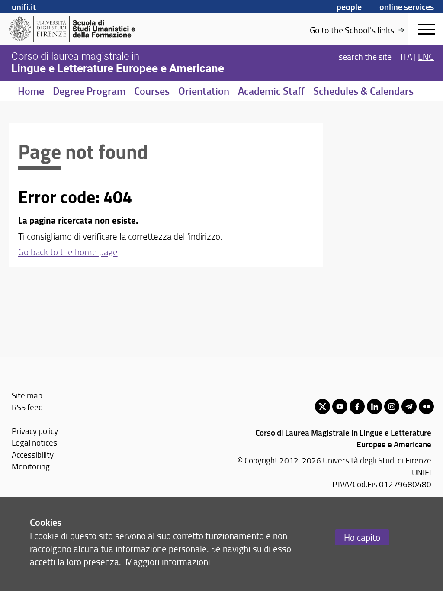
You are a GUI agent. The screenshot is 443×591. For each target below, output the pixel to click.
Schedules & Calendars (363, 91)
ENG (426, 56)
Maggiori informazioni (167, 561)
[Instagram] (391, 406)
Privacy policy (35, 431)
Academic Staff (271, 91)
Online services (406, 6)
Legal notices (34, 442)
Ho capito (362, 537)
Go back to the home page (68, 251)
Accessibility (33, 454)
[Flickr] (426, 406)
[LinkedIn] (374, 406)
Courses (152, 91)
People (349, 6)
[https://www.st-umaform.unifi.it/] (76, 29)
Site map (27, 395)
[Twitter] (322, 406)
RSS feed (27, 407)
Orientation (203, 91)
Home (31, 91)
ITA (406, 56)
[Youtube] (339, 406)
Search (365, 56)
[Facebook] (357, 406)
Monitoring (31, 466)
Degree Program (89, 91)
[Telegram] (409, 406)
